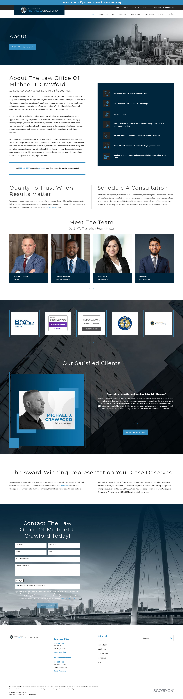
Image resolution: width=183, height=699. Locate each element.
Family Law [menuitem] (122, 14)
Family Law (102, 649)
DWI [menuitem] (113, 14)
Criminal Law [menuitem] (103, 14)
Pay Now (125, 8)
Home (117, 8)
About (100, 640)
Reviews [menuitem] (161, 14)
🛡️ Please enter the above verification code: (30, 585)
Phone (18, 551)
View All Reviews (135, 432)
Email (51, 551)
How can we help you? (23, 566)
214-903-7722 (168, 7)
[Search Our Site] (171, 638)
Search (146, 638)
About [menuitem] (92, 14)
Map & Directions (59, 652)
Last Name (52, 544)
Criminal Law (102, 645)
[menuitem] (12, 695)
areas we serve (63, 485)
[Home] (39, 10)
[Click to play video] (14, 443)
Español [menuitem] (171, 14)
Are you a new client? (23, 558)
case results (52, 207)
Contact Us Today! (22, 47)
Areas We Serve (103, 653)
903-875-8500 (58, 643)
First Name (19, 544)
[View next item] (93, 289)
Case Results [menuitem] (149, 14)
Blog (144, 8)
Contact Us (135, 8)
